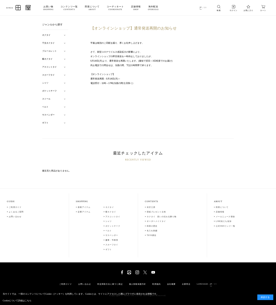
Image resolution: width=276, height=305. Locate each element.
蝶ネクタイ (110, 212)
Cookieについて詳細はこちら (17, 300)
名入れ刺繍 (152, 231)
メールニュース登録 (225, 217)
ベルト (108, 231)
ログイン (233, 10)
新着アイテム (84, 207)
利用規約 (156, 284)
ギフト (108, 249)
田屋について (92, 8)
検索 (219, 10)
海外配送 (153, 8)
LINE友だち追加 (223, 221)
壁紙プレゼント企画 (156, 212)
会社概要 (171, 284)
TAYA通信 (151, 235)
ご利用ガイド (15, 207)
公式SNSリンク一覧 (225, 226)
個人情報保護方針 (137, 284)
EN (205, 7)
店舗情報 (136, 8)
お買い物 (48, 8)
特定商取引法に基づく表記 (110, 284)
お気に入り (248, 10)
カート (263, 10)
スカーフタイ (111, 245)
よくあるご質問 (16, 212)
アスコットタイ (112, 217)
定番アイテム (84, 212)
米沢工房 (151, 207)
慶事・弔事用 (111, 240)
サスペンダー (111, 235)
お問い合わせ (15, 217)
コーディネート (115, 8)
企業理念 (186, 284)
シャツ (108, 221)
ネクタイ (109, 207)
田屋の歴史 (152, 226)
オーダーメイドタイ (156, 221)
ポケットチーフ (112, 226)
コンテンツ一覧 (69, 8)
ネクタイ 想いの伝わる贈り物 (161, 217)
